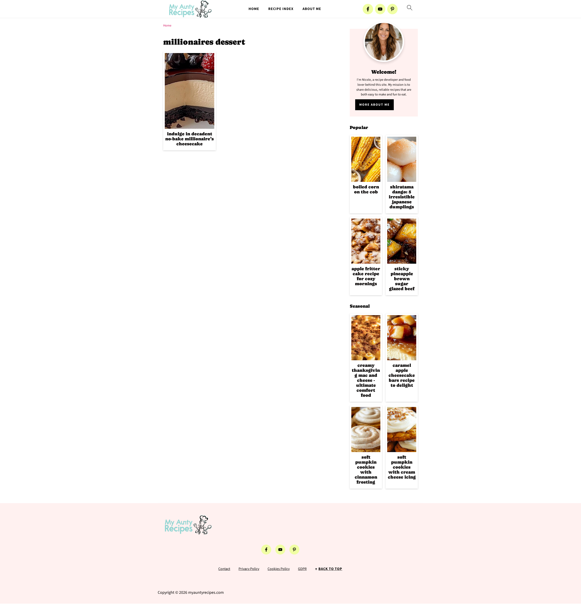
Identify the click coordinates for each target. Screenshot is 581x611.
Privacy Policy (249, 568)
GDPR (302, 568)
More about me (374, 104)
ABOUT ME (312, 9)
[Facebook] (368, 9)
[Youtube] (380, 9)
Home (167, 25)
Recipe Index (280, 9)
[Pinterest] (392, 9)
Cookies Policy (279, 568)
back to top (330, 568)
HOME (254, 9)
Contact (224, 568)
